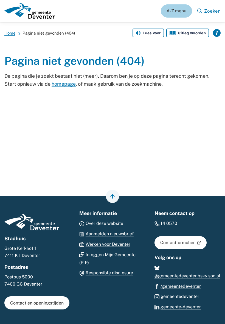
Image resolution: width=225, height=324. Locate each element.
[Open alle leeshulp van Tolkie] (217, 33)
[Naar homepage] (29, 11)
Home (9, 33)
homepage (64, 84)
